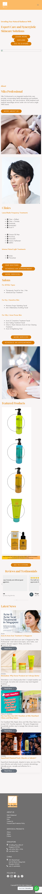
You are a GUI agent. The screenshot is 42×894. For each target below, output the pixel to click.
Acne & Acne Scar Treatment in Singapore (16, 636)
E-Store (9, 836)
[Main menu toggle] (38, 5)
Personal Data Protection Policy (16, 823)
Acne (2, 634)
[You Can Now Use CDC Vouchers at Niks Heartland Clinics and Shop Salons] (21, 701)
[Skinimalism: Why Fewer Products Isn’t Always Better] (21, 661)
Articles (3, 674)
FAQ (8, 819)
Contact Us (10, 821)
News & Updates (6, 714)
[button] (40, 585)
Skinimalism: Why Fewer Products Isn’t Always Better (20, 676)
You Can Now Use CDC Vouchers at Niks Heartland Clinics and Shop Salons (20, 717)
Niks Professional (11, 815)
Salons (9, 834)
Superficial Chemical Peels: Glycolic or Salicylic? (18, 758)
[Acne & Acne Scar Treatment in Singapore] (21, 621)
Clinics (9, 832)
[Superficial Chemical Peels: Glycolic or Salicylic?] (21, 744)
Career (9, 817)
